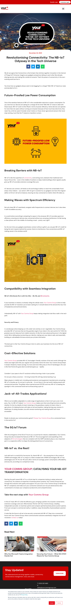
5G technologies (17, 439)
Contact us (14, 517)
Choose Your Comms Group (42, 418)
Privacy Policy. (24, 594)
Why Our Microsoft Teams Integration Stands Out (18, 555)
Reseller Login (54, 2)
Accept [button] (51, 603)
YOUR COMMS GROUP (18, 469)
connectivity (28, 178)
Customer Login (64, 2)
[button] (63, 8)
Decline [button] (59, 603)
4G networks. (45, 296)
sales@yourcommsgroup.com (46, 587)
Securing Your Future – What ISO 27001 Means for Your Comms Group (51, 555)
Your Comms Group (50, 303)
